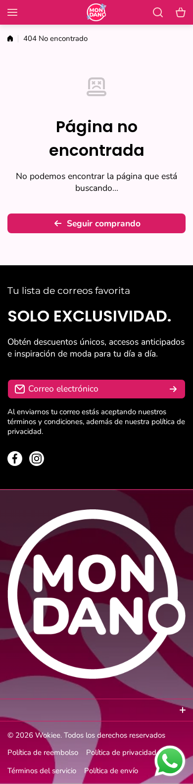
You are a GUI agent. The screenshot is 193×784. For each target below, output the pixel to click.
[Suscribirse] (173, 389)
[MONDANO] (96, 12)
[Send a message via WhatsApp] (170, 761)
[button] (181, 12)
